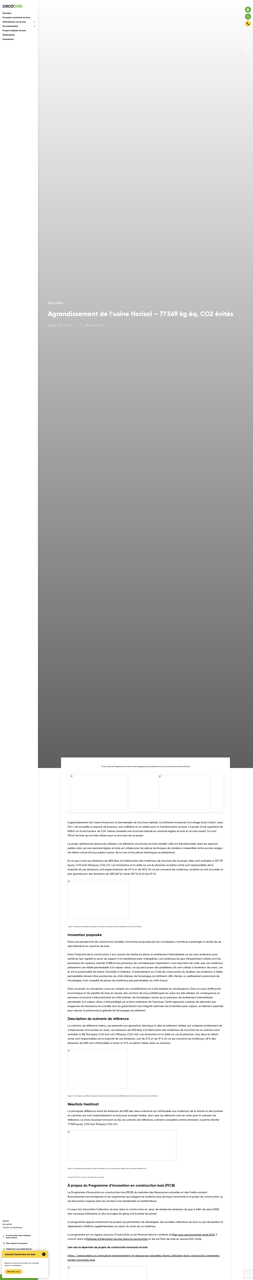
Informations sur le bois (14, 22)
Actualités (7, 1224)
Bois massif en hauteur (17, 1243)
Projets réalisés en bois (14, 30)
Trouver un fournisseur (12, 1227)
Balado (6, 1221)
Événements (9, 35)
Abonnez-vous (13, 1272)
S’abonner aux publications (19, 1249)
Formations (8, 39)
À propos (7, 13)
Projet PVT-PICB (59, 325)
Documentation (10, 26)
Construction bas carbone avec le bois (18, 1236)
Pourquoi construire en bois (16, 17)
